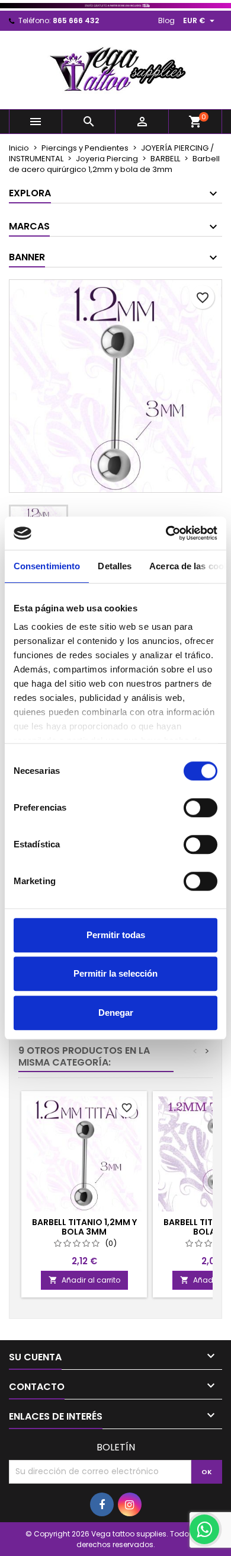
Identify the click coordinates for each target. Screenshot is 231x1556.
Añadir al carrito (84, 1280)
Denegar (115, 1012)
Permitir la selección (115, 973)
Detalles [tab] (114, 566)
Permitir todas (115, 935)
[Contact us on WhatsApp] (204, 1529)
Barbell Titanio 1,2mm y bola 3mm (84, 1227)
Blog (166, 20)
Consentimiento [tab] (47, 566)
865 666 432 (76, 20)
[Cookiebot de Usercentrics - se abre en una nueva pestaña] (166, 533)
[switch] (200, 807)
